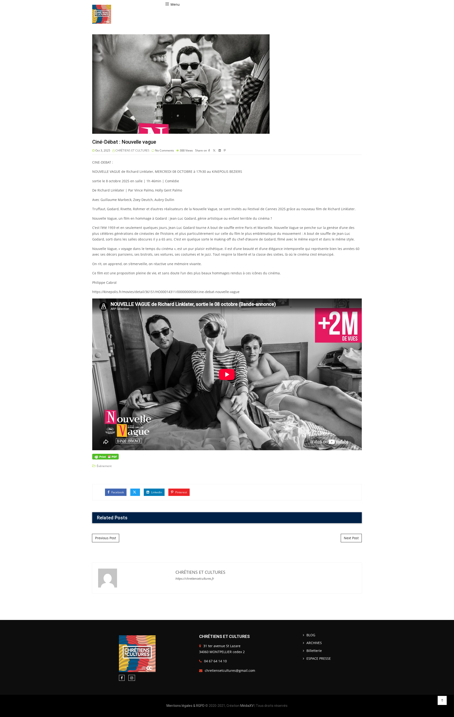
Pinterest (181, 492)
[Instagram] (131, 678)
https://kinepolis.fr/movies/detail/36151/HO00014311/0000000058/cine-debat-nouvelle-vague (166, 291)
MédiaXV (247, 706)
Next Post (351, 538)
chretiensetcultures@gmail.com (230, 670)
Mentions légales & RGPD (185, 706)
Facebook (117, 492)
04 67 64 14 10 (215, 661)
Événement (104, 466)
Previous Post (105, 538)
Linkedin (156, 492)
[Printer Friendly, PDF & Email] (105, 456)
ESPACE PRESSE (318, 658)
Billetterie (314, 650)
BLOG (310, 635)
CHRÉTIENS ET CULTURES (132, 150)
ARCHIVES (314, 643)
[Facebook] (122, 678)
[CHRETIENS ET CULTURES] (101, 14)
